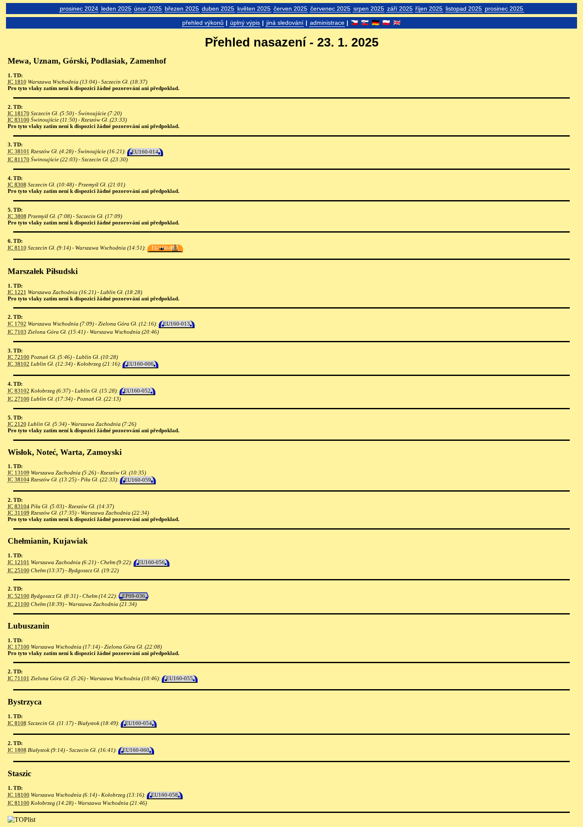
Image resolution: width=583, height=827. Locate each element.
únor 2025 (148, 8)
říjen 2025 (429, 8)
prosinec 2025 (504, 8)
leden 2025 (116, 8)
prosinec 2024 (79, 8)
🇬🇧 (397, 22)
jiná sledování (284, 22)
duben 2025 (218, 8)
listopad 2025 (464, 8)
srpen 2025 (368, 8)
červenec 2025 (330, 8)
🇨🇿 (354, 22)
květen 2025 (254, 8)
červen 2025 (290, 8)
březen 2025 (182, 8)
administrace (327, 22)
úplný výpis (245, 22)
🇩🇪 (375, 22)
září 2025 (400, 8)
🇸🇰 (365, 22)
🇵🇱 (386, 22)
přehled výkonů (203, 22)
